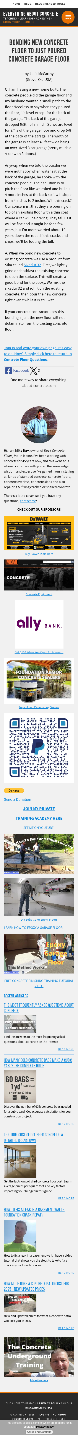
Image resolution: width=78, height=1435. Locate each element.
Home (17, 4)
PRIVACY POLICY (49, 1403)
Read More (66, 1049)
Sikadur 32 (32, 265)
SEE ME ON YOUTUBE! (39, 828)
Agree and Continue (39, 1431)
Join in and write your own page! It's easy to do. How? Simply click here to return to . (38, 354)
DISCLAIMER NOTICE (39, 1408)
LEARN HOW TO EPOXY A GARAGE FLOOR (33, 928)
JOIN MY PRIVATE (39, 809)
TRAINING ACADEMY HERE (39, 819)
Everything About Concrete (30, 14)
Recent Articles (16, 995)
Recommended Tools (50, 4)
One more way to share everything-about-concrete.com (39, 382)
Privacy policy (45, 1426)
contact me (28, 501)
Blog (28, 4)
